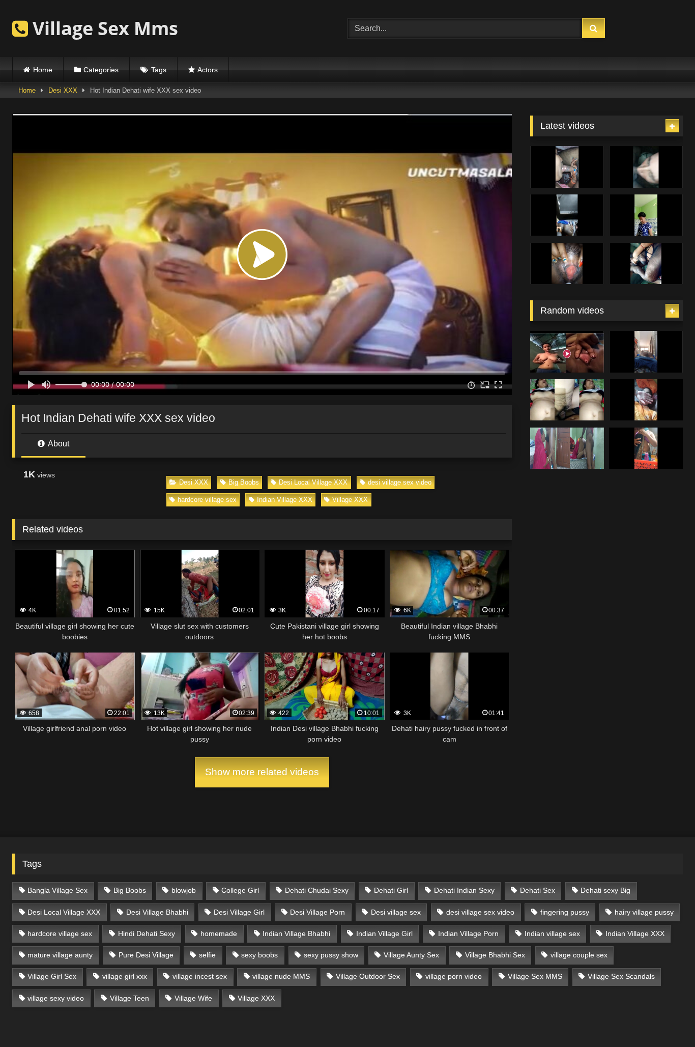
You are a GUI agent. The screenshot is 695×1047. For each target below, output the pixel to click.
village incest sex (199, 976)
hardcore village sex (207, 499)
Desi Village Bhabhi (157, 912)
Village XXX (350, 499)
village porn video (453, 976)
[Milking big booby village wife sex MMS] (567, 264)
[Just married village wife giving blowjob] (567, 167)
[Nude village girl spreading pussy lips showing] (567, 352)
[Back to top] (663, 1017)
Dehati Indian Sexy (464, 890)
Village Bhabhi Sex (495, 955)
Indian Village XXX (284, 499)
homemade (218, 933)
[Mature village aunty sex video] (567, 400)
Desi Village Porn (317, 912)
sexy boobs (259, 955)
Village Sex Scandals (621, 976)
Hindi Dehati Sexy (146, 933)
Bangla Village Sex (57, 890)
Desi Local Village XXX (313, 482)
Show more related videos (262, 772)
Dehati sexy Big (605, 890)
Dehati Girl (391, 890)
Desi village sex (396, 912)
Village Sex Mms (103, 28)
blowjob (183, 890)
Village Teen (129, 998)
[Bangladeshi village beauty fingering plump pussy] (646, 448)
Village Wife (193, 998)
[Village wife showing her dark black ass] (567, 215)
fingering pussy (564, 912)
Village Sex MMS (535, 976)
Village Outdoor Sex (368, 976)
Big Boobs (243, 482)
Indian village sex (552, 933)
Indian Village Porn (468, 933)
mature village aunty (60, 955)
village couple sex (579, 955)
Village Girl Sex (51, 976)
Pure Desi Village (146, 955)
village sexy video (55, 998)
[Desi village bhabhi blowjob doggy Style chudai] (567, 448)
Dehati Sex (537, 890)
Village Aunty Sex (411, 955)
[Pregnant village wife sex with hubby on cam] (646, 264)
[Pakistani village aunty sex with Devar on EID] (646, 167)
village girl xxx (124, 976)
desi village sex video (399, 482)
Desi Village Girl (239, 912)
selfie (207, 955)
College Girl (240, 890)
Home (42, 70)
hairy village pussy (644, 912)
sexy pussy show (331, 955)
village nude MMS (281, 976)
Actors (207, 70)
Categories (101, 70)
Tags (158, 70)
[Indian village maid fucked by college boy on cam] (646, 352)
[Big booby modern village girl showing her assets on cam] (646, 215)
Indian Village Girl (384, 933)
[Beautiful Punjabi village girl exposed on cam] (646, 400)
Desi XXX (62, 90)
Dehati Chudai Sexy (317, 890)
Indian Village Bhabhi (296, 933)
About (57, 443)
